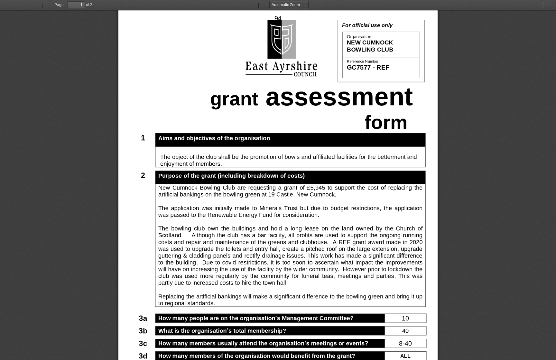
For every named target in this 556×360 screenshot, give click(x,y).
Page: (59, 5)
